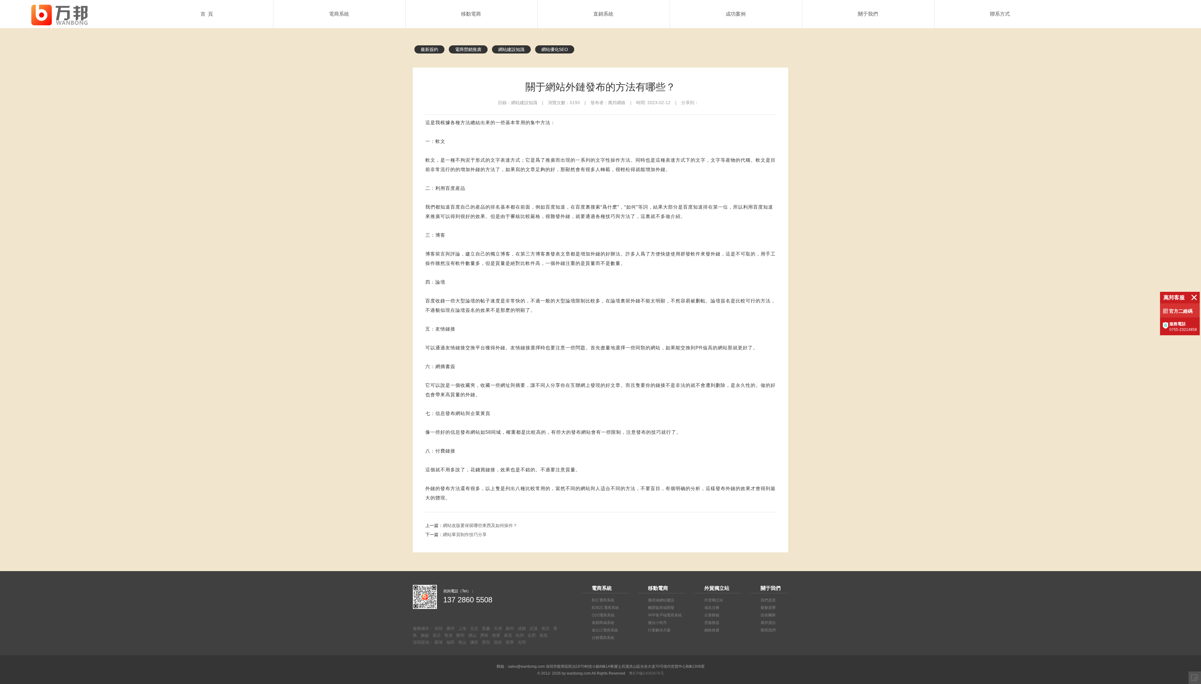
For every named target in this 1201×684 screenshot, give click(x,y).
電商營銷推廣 (468, 49)
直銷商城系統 (603, 623)
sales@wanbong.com (526, 666)
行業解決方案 (659, 630)
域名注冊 (711, 607)
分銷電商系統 (603, 638)
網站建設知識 (511, 49)
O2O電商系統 (603, 615)
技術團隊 (768, 615)
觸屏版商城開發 (661, 607)
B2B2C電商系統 (605, 607)
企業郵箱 (711, 615)
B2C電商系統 (603, 600)
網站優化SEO (554, 49)
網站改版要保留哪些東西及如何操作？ (480, 525)
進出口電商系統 (605, 630)
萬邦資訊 (768, 623)
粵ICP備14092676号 (646, 673)
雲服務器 (711, 623)
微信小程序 (657, 623)
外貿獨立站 (713, 600)
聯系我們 (768, 630)
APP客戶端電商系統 (665, 615)
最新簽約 (429, 49)
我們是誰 (768, 600)
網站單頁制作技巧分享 (465, 534)
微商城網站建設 (661, 600)
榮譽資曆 (768, 607)
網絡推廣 (711, 630)
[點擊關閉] (1194, 297)
